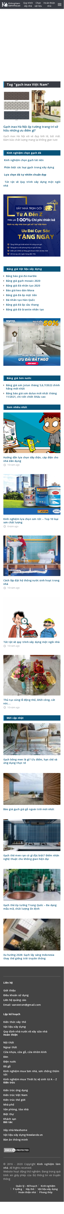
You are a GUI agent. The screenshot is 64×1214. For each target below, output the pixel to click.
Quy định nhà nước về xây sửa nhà (25, 1031)
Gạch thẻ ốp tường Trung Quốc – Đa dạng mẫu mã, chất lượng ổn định (30, 906)
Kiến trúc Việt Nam (15, 1095)
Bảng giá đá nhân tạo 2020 (23, 285)
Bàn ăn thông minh (15, 1139)
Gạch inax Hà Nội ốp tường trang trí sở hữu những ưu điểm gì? (30, 128)
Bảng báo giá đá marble (21, 276)
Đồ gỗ (7, 1066)
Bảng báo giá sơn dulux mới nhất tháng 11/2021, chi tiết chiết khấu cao (31, 395)
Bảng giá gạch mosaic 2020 (23, 280)
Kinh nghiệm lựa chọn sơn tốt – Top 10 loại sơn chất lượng (31, 520)
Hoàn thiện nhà (27, 1192)
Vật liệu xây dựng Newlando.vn (23, 1134)
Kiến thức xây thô (14, 1022)
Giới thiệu (9, 990)
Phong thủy (45, 1192)
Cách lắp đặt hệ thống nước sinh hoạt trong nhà (31, 582)
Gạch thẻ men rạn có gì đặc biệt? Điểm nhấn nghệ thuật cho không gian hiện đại (31, 857)
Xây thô (30, 1189)
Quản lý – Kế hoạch (26, 1185)
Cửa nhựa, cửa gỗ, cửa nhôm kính (25, 1052)
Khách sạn (9, 1119)
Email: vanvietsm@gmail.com (22, 1004)
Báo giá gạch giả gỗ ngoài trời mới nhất (28, 809)
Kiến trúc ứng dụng (15, 1090)
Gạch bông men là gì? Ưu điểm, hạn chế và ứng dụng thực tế (30, 761)
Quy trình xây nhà (28, 4)
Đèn (5, 1056)
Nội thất (8, 1042)
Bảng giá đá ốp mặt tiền (21, 295)
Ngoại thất (10, 1047)
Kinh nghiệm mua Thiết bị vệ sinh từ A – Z (30, 1079)
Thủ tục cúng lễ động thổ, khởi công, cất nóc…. (29, 701)
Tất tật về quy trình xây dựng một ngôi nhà (31, 642)
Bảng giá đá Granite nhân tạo (25, 309)
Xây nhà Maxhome (15, 1130)
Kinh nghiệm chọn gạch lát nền (23, 160)
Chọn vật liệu (38, 4)
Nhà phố (8, 1104)
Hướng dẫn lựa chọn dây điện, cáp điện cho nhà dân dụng (31, 459)
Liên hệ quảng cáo (14, 1000)
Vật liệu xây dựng (14, 1026)
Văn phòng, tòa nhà (16, 1109)
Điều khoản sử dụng (16, 995)
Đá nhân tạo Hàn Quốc (20, 300)
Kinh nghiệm (48, 1185)
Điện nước (9, 1061)
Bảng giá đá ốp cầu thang (22, 304)
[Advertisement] (32, 42)
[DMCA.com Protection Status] (16, 1151)
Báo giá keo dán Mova (20, 290)
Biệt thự (8, 1114)
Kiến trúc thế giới (14, 1099)
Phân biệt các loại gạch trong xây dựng (28, 167)
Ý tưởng (17, 1189)
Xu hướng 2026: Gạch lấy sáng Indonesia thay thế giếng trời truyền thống (28, 956)
